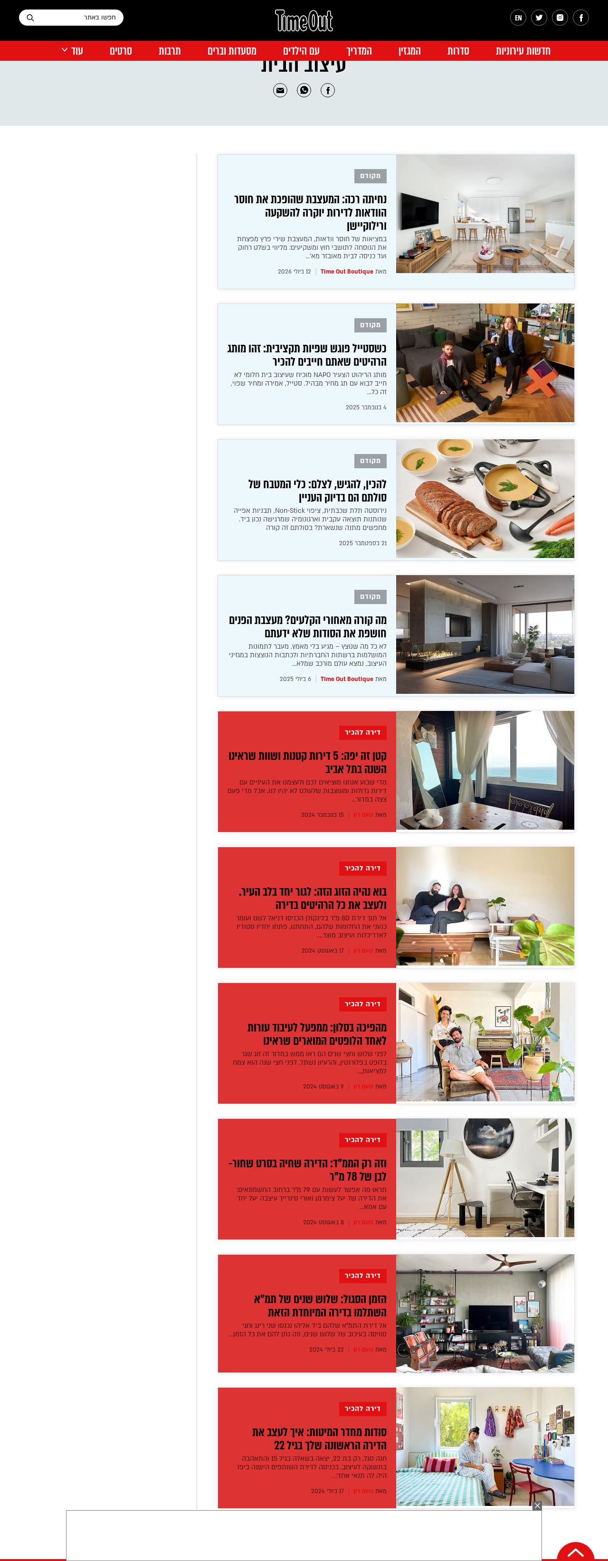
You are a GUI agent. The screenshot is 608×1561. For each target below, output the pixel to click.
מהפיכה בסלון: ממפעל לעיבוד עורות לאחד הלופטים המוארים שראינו (317, 1034)
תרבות (170, 51)
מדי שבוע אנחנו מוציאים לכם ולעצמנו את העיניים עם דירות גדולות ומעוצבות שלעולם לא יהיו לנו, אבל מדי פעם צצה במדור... (307, 791)
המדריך (359, 51)
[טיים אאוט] (304, 25)
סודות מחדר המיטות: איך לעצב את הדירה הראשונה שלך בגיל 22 (319, 1439)
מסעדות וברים (232, 51)
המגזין (410, 51)
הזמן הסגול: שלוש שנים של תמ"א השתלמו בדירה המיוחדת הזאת (320, 1306)
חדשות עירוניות (523, 51)
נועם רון (363, 815)
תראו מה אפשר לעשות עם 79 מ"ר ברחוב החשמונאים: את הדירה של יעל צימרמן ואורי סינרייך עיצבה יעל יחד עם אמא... (312, 1198)
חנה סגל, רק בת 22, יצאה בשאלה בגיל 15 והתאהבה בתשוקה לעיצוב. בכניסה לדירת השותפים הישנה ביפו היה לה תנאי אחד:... (312, 1467)
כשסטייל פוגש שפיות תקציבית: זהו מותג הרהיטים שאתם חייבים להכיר (307, 355)
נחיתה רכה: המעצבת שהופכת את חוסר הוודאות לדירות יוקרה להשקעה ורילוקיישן (310, 213)
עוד (77, 51)
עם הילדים (301, 51)
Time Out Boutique (347, 271)
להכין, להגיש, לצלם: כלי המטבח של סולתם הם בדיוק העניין (317, 491)
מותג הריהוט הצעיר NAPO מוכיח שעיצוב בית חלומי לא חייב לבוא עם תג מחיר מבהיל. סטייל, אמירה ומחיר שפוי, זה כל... (309, 383)
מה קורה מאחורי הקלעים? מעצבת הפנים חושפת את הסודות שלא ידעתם (308, 627)
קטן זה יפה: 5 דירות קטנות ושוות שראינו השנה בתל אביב (307, 762)
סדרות (458, 51)
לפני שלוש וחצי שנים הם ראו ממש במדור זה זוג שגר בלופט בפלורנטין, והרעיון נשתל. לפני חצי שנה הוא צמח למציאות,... (310, 1063)
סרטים (121, 51)
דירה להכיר (363, 732)
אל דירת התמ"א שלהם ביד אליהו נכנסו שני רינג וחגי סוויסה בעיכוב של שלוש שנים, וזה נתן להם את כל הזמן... (308, 1330)
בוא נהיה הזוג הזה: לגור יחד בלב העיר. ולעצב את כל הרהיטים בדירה (313, 898)
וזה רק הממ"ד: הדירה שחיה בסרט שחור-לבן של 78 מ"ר (307, 1170)
